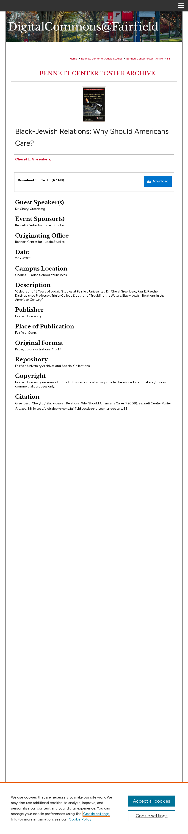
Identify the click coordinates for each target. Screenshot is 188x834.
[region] (94, 808)
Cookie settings (96, 814)
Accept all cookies (151, 801)
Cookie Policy (80, 819)
